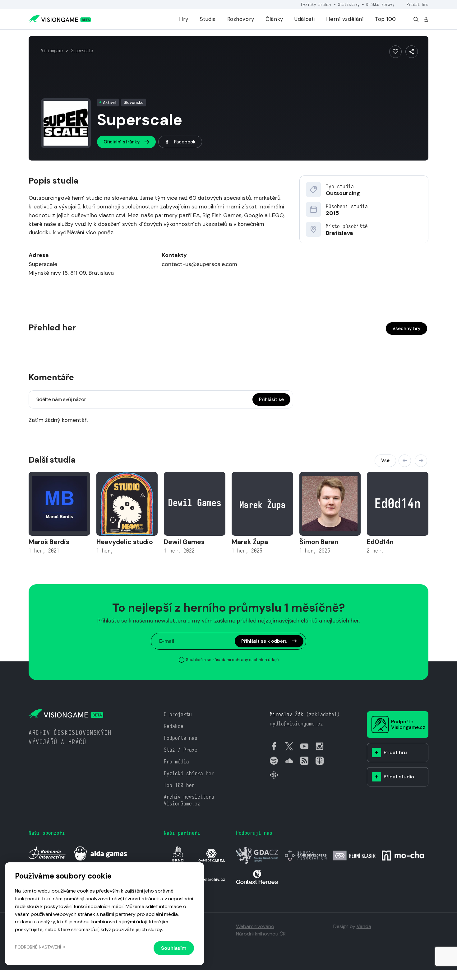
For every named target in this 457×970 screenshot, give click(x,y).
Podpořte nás (180, 738)
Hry (183, 19)
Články (274, 19)
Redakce (173, 726)
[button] (405, 461)
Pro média (176, 761)
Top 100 (385, 19)
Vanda (364, 926)
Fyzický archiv (316, 4)
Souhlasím (174, 948)
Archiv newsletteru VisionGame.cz (189, 800)
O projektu (178, 714)
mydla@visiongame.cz (296, 724)
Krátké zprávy (380, 4)
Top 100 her (179, 785)
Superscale (82, 51)
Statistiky (349, 4)
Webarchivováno (255, 926)
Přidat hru (417, 4)
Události (304, 19)
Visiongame (52, 51)
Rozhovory (240, 19)
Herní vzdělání (344, 19)
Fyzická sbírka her (189, 773)
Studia (208, 19)
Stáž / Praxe (180, 750)
